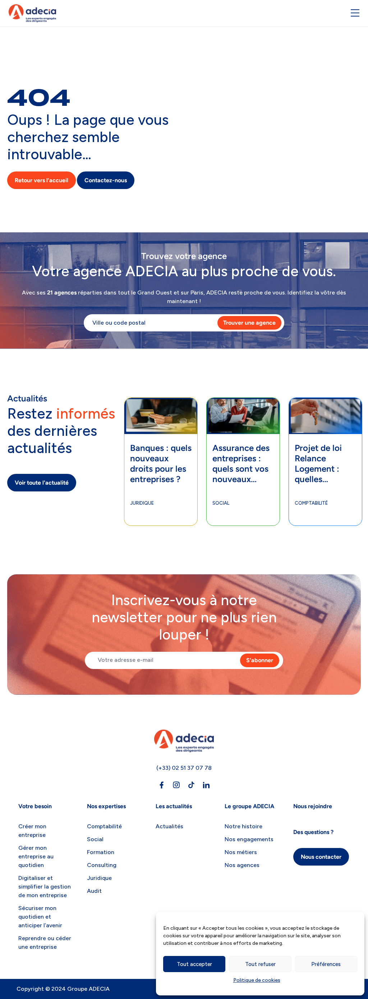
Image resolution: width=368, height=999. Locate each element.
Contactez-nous (105, 180)
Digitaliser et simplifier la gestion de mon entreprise (44, 887)
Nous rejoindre (312, 806)
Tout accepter (194, 964)
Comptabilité (311, 503)
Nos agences (242, 865)
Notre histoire (243, 826)
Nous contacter (321, 856)
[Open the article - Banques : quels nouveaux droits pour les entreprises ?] (160, 408)
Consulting (101, 865)
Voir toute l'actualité (42, 482)
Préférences (326, 964)
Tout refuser (260, 964)
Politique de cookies (256, 980)
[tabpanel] (161, 461)
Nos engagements (249, 839)
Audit (94, 890)
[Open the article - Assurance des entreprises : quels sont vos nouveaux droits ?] (243, 408)
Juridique (142, 503)
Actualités (169, 826)
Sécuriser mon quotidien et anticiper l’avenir (40, 917)
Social (220, 503)
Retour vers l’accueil (41, 180)
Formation (100, 852)
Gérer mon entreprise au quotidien (36, 856)
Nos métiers (241, 852)
